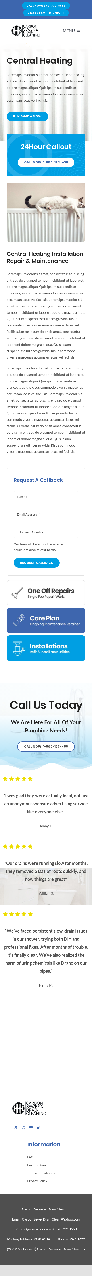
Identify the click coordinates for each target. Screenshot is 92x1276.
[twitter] (15, 1127)
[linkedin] (38, 1127)
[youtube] (31, 1127)
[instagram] (23, 1127)
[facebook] (8, 1127)
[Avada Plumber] (25, 26)
